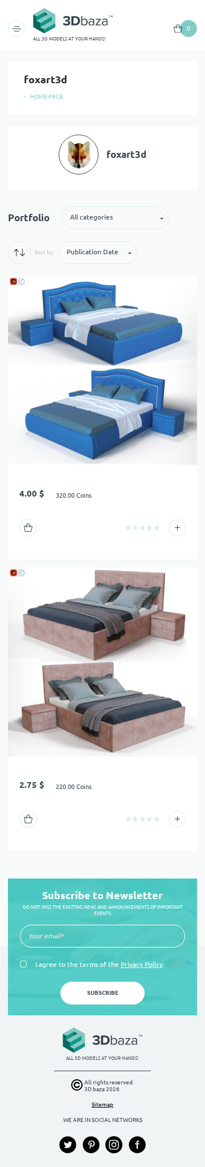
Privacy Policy (142, 964)
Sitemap (102, 1104)
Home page (46, 96)
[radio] (128, 527)
